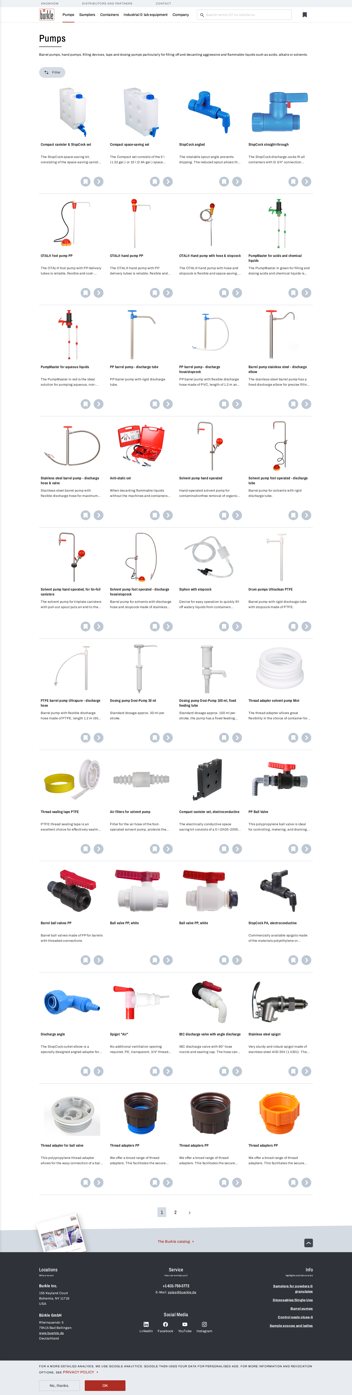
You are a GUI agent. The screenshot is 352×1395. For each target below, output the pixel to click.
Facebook (165, 1331)
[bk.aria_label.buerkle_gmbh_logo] (46, 15)
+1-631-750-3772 (176, 1285)
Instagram (204, 1331)
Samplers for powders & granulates (293, 1288)
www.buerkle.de (51, 1333)
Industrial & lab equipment (145, 15)
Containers (109, 15)
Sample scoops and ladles (291, 1325)
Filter (56, 72)
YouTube (185, 1331)
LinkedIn (146, 1331)
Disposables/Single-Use (293, 1300)
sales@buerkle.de (182, 1292)
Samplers (87, 15)
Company (181, 15)
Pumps (68, 15)
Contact (163, 3)
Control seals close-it (295, 1317)
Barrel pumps (301, 1308)
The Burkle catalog (174, 1242)
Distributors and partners (107, 3)
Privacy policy (78, 1372)
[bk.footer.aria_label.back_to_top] (308, 1243)
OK (105, 1386)
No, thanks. (59, 1386)
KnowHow (50, 3)
